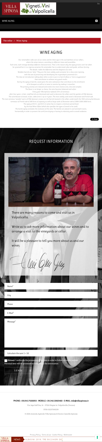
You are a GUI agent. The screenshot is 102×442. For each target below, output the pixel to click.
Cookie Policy (57, 435)
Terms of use (46, 435)
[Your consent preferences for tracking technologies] (97, 437)
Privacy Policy (35, 435)
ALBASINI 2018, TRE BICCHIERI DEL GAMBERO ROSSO (54, 439)
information (53, 363)
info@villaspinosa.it (80, 400)
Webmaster (68, 435)
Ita (98, 3)
